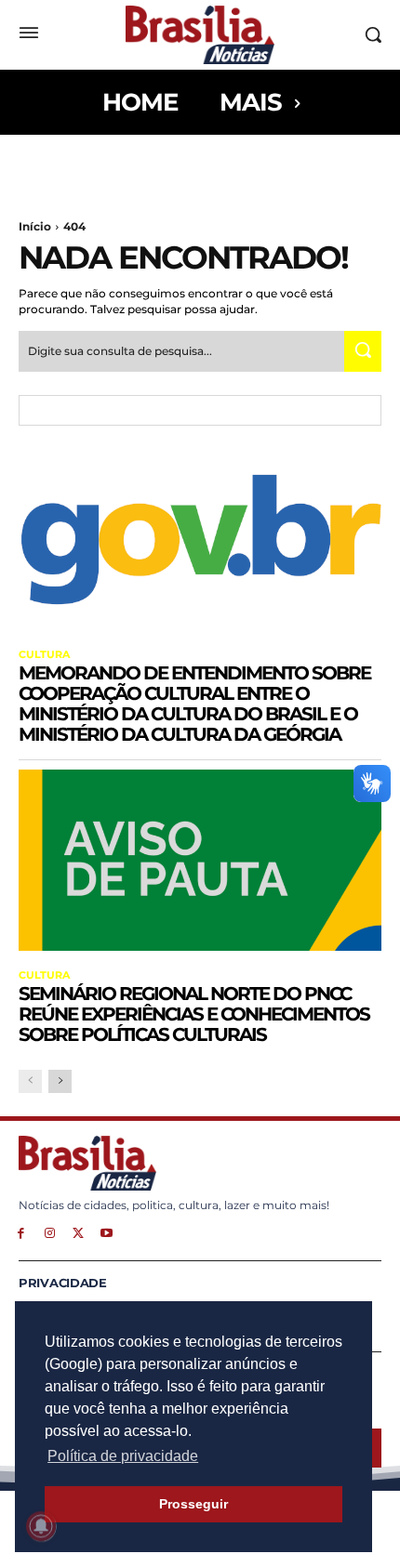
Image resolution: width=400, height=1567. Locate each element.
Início (35, 226)
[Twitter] (78, 1232)
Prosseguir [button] (193, 1503)
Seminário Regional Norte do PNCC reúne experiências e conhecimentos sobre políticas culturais (194, 1014)
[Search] (362, 351)
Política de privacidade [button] (122, 1456)
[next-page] (60, 1081)
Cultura (44, 655)
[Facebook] (21, 1232)
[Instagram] (50, 1232)
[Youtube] (106, 1232)
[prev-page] (30, 1081)
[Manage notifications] (41, 1526)
